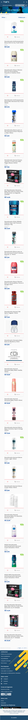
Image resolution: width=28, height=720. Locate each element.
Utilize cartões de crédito (6, 691)
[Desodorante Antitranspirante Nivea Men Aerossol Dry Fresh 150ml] (14, 86)
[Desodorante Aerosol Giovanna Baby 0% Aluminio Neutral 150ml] (14, 501)
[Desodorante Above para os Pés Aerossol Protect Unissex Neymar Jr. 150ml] (14, 238)
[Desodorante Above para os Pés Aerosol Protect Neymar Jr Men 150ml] (14, 116)
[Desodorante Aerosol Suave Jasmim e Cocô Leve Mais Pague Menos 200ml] (14, 146)
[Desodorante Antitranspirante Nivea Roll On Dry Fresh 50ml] (14, 27)
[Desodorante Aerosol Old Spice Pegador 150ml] (14, 298)
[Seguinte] (26, 647)
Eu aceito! (14, 717)
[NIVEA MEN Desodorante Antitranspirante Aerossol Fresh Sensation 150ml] (14, 561)
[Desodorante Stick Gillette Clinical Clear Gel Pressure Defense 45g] (14, 208)
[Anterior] (17, 647)
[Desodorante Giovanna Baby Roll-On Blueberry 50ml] (14, 326)
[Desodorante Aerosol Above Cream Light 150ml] (14, 444)
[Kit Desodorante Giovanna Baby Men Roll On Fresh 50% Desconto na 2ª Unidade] (14, 591)
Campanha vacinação (5, 660)
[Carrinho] (26, 2)
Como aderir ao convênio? (7, 670)
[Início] (6, 2)
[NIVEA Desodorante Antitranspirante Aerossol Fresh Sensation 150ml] (14, 531)
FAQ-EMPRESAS (4, 658)
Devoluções (3, 702)
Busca (7, 14)
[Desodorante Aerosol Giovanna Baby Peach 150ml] (14, 385)
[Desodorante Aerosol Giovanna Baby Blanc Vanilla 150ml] (14, 355)
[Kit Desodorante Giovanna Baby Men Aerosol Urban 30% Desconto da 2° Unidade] (14, 621)
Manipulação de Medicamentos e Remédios (10, 673)
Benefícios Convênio (5, 668)
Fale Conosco (4, 663)
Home (3, 14)
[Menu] (23, 2)
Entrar (2, 700)
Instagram (6, 678)
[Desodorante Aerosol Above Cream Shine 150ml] (14, 472)
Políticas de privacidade (6, 654)
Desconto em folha (5, 689)
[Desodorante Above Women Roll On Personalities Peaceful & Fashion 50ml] (14, 56)
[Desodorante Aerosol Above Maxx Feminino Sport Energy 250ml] (14, 414)
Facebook (6, 681)
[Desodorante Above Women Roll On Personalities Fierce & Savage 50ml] (14, 268)
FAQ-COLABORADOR (5, 656)
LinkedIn (5, 683)
